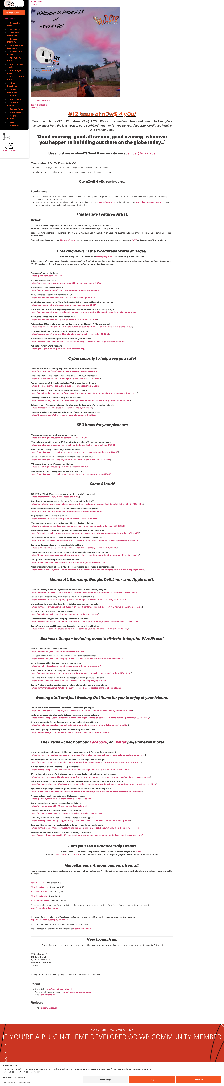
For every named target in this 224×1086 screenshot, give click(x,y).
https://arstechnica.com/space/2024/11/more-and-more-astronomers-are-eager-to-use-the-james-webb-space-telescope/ (87, 835)
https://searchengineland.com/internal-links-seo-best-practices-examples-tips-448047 (71, 474)
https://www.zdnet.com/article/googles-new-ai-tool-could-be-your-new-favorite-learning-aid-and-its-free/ (80, 629)
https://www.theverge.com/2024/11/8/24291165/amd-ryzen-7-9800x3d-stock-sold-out (71, 732)
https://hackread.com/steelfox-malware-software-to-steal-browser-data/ (64, 371)
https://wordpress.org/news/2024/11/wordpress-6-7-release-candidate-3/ (65, 290)
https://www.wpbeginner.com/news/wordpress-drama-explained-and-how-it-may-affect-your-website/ (78, 341)
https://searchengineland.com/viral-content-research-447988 (60, 438)
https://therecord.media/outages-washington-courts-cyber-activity (62, 408)
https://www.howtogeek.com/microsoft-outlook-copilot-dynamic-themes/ (65, 614)
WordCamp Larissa (39, 887)
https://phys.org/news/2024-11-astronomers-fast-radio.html (59, 806)
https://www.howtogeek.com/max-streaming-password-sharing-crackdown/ (66, 666)
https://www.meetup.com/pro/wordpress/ (49, 920)
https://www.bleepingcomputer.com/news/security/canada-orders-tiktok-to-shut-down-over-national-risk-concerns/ (84, 393)
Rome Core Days (38, 883)
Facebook (98, 742)
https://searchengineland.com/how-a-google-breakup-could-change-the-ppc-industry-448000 (75, 452)
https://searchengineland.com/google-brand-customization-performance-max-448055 (71, 459)
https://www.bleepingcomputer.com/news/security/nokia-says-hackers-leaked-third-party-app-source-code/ (81, 400)
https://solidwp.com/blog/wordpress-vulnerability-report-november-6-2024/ (66, 283)
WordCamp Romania (40, 900)
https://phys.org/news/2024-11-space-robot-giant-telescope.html (61, 799)
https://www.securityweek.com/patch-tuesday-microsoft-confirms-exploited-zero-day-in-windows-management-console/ (87, 607)
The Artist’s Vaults (68, 240)
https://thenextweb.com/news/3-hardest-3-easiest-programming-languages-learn (69, 680)
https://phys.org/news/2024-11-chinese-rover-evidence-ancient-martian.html (67, 813)
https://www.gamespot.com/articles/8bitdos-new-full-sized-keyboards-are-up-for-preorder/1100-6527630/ (80, 769)
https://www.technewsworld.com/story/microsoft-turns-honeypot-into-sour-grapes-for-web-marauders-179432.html (85, 621)
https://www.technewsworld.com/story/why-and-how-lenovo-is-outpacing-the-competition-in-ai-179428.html (81, 673)
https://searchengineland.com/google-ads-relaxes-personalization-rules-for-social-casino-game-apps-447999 (82, 710)
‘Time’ (56, 854)
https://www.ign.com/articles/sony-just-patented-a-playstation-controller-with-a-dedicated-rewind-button (80, 725)
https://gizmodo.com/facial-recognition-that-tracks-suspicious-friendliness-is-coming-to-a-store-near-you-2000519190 (86, 762)
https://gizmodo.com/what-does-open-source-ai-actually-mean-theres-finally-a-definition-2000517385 (79, 526)
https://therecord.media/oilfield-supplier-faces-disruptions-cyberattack (64, 415)
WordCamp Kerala (39, 896)
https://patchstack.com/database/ (47, 276)
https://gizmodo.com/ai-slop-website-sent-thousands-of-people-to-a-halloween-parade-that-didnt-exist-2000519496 (85, 533)
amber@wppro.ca (142, 153)
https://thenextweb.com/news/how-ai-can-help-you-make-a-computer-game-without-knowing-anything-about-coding (85, 555)
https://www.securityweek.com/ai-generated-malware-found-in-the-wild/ (65, 518)
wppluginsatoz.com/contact (148, 202)
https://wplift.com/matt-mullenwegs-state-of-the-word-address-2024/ (64, 305)
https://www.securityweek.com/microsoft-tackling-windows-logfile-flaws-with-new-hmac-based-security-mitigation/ (84, 592)
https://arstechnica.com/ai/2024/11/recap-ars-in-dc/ (55, 497)
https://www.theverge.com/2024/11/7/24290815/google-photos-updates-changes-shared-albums (76, 688)
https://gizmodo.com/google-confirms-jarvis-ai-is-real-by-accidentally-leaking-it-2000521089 (74, 548)
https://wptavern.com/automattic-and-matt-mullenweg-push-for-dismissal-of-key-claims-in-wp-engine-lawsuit (82, 327)
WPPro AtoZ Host (9, 150)
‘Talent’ (63, 854)
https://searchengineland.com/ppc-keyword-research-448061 (60, 467)
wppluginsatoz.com (82, 929)
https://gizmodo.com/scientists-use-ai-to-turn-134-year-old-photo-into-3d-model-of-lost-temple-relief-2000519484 (85, 540)
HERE (134, 240)
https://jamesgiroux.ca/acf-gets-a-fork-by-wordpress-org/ (58, 348)
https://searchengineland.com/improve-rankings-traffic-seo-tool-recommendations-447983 (73, 445)
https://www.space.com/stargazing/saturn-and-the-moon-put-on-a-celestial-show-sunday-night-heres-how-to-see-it (85, 828)
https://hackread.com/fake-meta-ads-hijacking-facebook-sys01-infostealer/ (66, 378)
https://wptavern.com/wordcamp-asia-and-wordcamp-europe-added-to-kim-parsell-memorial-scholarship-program (84, 312)
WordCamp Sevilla (39, 892)
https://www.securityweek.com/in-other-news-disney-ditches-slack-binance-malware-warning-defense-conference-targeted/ (88, 755)
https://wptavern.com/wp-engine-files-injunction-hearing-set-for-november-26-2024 (70, 334)
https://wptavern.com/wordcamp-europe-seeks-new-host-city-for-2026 (64, 319)
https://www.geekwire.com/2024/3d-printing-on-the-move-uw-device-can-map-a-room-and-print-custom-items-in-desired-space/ (91, 777)
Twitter (120, 742)
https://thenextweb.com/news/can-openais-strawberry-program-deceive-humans (68, 562)
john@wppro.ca (47, 995)
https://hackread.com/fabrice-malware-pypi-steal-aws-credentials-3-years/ (66, 386)
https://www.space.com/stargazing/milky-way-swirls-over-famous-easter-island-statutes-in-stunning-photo (81, 820)
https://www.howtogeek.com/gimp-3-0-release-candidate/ (58, 651)
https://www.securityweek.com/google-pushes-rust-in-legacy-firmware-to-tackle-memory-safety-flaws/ (79, 599)
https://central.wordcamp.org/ (44, 908)
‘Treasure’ (74, 854)
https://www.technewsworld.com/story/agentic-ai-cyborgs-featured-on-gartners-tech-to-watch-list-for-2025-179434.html (87, 504)
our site (139, 851)
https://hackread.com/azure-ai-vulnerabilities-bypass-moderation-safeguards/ (67, 511)
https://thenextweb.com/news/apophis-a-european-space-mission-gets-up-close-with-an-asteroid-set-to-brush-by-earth (87, 791)
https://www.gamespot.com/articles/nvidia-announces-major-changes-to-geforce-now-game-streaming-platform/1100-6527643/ (90, 718)
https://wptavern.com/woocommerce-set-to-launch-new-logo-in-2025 (64, 297)
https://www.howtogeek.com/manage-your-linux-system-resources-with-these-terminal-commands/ (77, 658)
